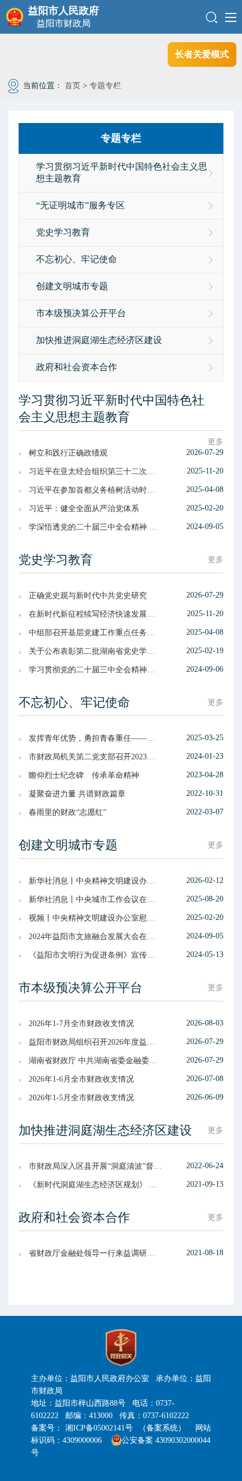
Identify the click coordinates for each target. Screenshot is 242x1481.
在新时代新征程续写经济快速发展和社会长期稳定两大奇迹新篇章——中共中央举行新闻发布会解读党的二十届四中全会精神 (95, 614)
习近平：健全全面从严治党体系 (84, 508)
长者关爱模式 (202, 54)
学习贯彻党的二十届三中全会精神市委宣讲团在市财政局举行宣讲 (95, 670)
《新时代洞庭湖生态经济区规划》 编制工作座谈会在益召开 (95, 1185)
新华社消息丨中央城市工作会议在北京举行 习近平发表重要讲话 (95, 899)
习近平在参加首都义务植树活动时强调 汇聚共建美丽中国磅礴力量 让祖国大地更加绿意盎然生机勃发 (95, 490)
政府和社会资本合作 (76, 367)
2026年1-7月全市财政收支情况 (81, 1023)
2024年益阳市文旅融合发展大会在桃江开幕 (95, 936)
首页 (72, 85)
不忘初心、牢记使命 (76, 259)
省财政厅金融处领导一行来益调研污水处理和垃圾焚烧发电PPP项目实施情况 (95, 1253)
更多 (215, 442)
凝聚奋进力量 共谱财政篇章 (77, 794)
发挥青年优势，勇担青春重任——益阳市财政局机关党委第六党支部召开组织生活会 (95, 738)
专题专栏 (105, 85)
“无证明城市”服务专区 (80, 205)
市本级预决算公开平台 (81, 313)
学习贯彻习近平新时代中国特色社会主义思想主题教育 (121, 172)
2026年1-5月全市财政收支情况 (81, 1097)
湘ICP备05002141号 (99, 1428)
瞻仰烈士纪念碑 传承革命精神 (84, 775)
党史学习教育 (63, 232)
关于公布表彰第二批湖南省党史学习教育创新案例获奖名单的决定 (95, 651)
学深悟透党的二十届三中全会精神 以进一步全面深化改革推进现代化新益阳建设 (95, 527)
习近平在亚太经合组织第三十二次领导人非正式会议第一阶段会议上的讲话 (95, 471)
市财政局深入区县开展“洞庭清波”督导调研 (95, 1166)
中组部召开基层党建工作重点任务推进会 (95, 632)
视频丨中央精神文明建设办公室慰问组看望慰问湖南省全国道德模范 (95, 918)
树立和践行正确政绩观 (68, 453)
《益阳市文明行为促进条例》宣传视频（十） (95, 955)
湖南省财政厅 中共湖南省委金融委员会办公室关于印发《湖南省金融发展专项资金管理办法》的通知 (95, 1060)
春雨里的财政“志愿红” (67, 812)
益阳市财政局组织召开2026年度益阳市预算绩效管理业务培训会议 (95, 1042)
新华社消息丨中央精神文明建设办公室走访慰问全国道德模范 (95, 881)
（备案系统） (162, 1428)
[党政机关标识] (121, 1348)
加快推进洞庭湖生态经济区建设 (99, 340)
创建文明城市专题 (72, 286)
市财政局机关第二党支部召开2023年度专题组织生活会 (95, 757)
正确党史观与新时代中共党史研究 (88, 595)
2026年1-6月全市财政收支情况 (81, 1079)
